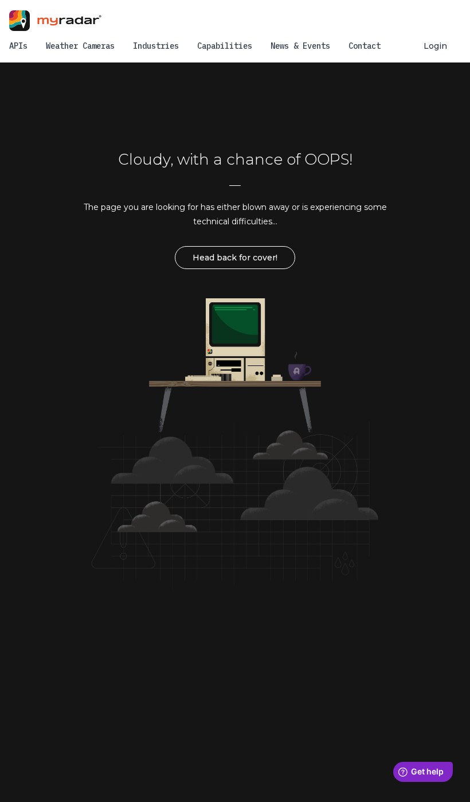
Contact (364, 46)
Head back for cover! (235, 257)
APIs (18, 46)
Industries (156, 46)
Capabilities (224, 46)
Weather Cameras (80, 46)
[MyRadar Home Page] (64, 21)
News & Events (300, 46)
